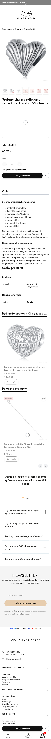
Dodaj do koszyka (22, 175)
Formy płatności (8, 709)
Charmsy (18, 29)
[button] (23, 498)
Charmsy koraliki (29, 29)
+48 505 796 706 (13, 652)
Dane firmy (6, 674)
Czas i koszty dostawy (10, 704)
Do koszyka (11, 382)
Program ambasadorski (11, 679)
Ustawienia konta (8, 723)
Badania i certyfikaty (9, 677)
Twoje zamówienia (9, 721)
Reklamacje (6, 701)
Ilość (4, 159)
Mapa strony (6, 682)
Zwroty (4, 699)
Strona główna (7, 29)
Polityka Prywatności (10, 706)
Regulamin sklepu (8, 696)
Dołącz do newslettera (25, 603)
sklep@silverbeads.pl (13, 659)
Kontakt (5, 684)
